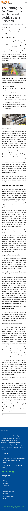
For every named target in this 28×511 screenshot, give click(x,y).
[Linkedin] (13, 471)
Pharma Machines (18, 24)
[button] (26, 2)
